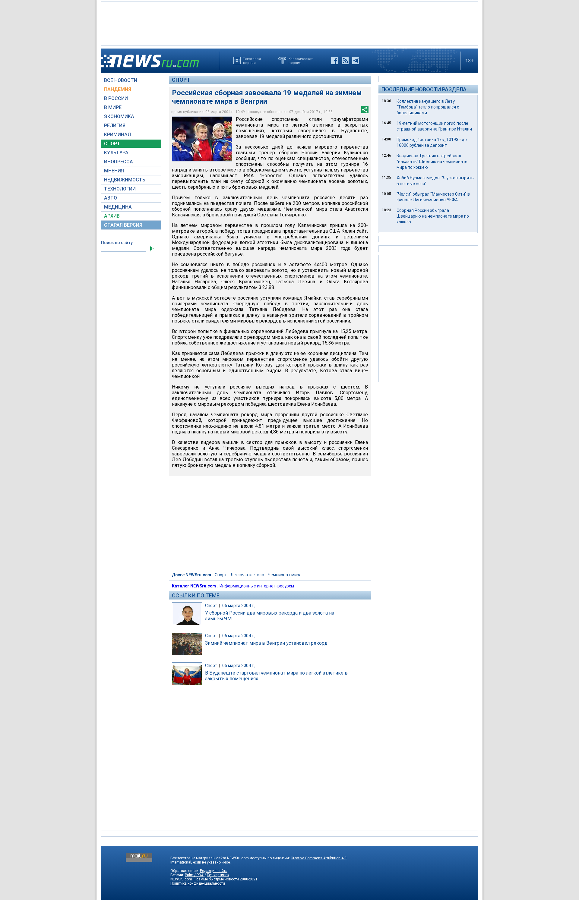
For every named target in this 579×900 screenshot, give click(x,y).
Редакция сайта (213, 871)
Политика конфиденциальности (197, 883)
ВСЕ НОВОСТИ (120, 80)
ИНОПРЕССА (118, 162)
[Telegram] (355, 60)
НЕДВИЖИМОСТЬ (124, 180)
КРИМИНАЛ (117, 134)
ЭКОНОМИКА (119, 116)
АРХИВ (112, 216)
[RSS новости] (345, 60)
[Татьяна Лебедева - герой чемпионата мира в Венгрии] (202, 139)
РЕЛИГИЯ (114, 125)
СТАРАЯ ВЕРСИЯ (123, 225)
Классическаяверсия (301, 60)
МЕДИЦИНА (118, 207)
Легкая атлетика (247, 574)
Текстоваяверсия (252, 60)
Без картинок (218, 875)
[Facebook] (334, 60)
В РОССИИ (116, 98)
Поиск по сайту (117, 242)
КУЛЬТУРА (116, 153)
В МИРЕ (113, 107)
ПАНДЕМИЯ (117, 89)
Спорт (181, 80)
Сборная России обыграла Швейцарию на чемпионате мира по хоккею (433, 216)
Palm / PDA (194, 875)
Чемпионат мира (285, 574)
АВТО (110, 198)
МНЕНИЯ (114, 171)
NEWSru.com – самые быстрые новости (204, 879)
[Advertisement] (289, 23)
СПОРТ (112, 143)
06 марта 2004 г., (238, 605)
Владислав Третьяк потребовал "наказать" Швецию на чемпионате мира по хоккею (432, 161)
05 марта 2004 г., (238, 665)
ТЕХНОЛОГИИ (120, 189)
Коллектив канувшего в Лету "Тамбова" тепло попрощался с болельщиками (428, 107)
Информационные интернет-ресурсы (257, 586)
